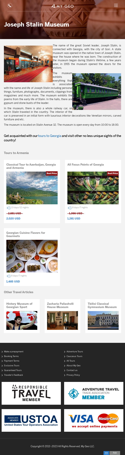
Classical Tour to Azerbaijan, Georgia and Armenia (31, 166)
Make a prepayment (13, 352)
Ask (115, 453)
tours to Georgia (49, 136)
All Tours (71, 361)
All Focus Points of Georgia (85, 164)
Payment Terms (11, 361)
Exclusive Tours (11, 366)
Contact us (72, 370)
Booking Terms (11, 356)
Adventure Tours (75, 352)
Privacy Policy (73, 375)
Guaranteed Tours (13, 370)
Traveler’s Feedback (13, 375)
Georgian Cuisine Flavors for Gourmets (25, 235)
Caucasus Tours (74, 356)
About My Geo (74, 366)
